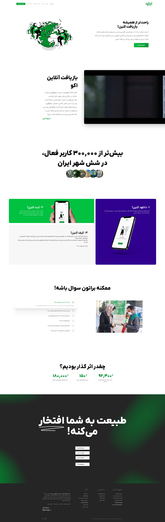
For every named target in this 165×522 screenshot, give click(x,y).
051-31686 (45, 508)
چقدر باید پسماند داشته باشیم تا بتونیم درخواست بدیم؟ (58, 310)
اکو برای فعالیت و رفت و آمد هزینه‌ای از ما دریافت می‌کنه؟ (59, 325)
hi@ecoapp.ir (46, 510)
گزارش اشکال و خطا (118, 502)
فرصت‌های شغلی (84, 502)
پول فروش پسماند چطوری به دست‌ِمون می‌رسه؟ (60, 330)
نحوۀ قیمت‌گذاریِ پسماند (117, 504)
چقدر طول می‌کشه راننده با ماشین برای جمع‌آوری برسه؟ (59, 315)
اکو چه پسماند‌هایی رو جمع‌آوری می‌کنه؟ (62, 302)
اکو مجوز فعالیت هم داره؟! (64, 320)
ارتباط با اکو (85, 496)
